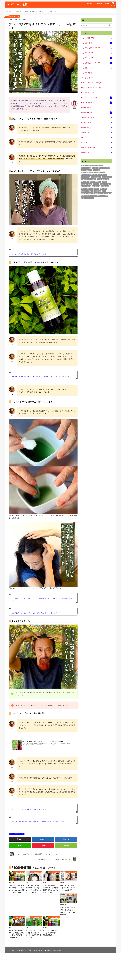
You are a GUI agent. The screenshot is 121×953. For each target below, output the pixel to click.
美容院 (90, 191)
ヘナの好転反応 (96, 177)
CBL (83, 165)
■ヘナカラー (86, 43)
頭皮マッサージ (99, 193)
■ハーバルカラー (88, 93)
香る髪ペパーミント (87, 198)
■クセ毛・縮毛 (87, 78)
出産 (90, 184)
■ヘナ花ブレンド (88, 68)
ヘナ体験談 (85, 179)
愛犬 (83, 186)
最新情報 (99, 4)
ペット (93, 179)
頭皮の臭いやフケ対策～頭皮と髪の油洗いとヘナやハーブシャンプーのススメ (38, 821)
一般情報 (85, 152)
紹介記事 (85, 132)
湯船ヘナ (90, 188)
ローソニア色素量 (95, 181)
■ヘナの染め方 (87, 53)
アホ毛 (94, 168)
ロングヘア (84, 181)
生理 (97, 188)
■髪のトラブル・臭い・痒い (91, 83)
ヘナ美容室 (86, 128)
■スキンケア (86, 103)
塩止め (102, 184)
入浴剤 (83, 184)
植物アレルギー (87, 118)
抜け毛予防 (96, 186)
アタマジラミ (98, 165)
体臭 (104, 181)
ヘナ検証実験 (86, 108)
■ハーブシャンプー (89, 98)
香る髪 (109, 193)
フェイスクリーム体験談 (88, 175)
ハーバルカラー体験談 (87, 172)
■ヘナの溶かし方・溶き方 (90, 48)
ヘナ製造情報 (86, 113)
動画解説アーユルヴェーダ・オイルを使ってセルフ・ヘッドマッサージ (36, 613)
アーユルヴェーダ (88, 147)
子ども (84, 142)
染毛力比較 (105, 186)
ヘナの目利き (106, 177)
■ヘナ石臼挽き (87, 38)
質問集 (107, 4)
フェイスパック (102, 175)
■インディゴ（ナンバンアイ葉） (92, 88)
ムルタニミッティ (102, 179)
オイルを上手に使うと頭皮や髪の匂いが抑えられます (30, 254)
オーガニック (86, 123)
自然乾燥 (98, 191)
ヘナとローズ (85, 177)
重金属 (90, 193)
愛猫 (89, 186)
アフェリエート (86, 168)
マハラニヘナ (90, 4)
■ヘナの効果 (86, 73)
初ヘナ (96, 184)
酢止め (83, 193)
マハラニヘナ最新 (17, 4)
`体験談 (89, 165)
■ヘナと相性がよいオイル (17, 834)
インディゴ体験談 (86, 170)
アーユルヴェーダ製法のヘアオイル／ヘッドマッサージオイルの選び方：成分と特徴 (40, 376)
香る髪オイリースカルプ (88, 195)
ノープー (96, 170)
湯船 (83, 188)
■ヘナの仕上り (87, 58)
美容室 (83, 191)
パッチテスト (100, 172)
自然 (83, 137)
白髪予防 (103, 188)
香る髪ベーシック (102, 195)
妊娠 (109, 184)
